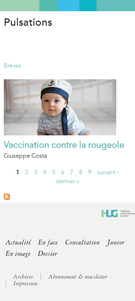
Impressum (26, 283)
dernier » (68, 181)
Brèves (12, 65)
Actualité (18, 242)
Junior (115, 242)
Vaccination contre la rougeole (64, 144)
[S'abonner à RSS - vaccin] (7, 197)
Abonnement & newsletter (77, 276)
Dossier (47, 253)
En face (48, 242)
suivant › (108, 172)
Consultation (82, 242)
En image (18, 253)
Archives (23, 276)
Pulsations (28, 22)
